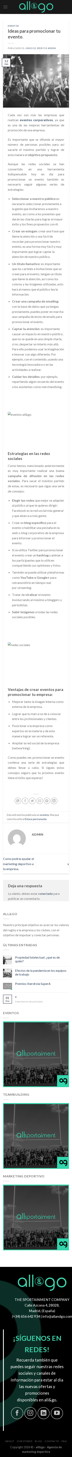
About (9, 1441)
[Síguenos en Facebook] (17, 1413)
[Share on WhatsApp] (18, 801)
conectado (45, 893)
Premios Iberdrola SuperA (33, 983)
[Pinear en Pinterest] (47, 801)
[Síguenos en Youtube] (57, 1413)
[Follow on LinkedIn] (44, 1413)
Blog (38, 1441)
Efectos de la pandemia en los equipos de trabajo (40, 972)
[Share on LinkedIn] (54, 801)
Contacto (52, 1441)
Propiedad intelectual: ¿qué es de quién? (37, 959)
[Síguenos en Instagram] (30, 1413)
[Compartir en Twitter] (32, 801)
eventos (13, 26)
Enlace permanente (36, 819)
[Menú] (5, 7)
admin (52, 48)
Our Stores (24, 1441)
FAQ (64, 1441)
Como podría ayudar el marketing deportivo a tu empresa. (18, 864)
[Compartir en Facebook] (25, 801)
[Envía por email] (39, 801)
